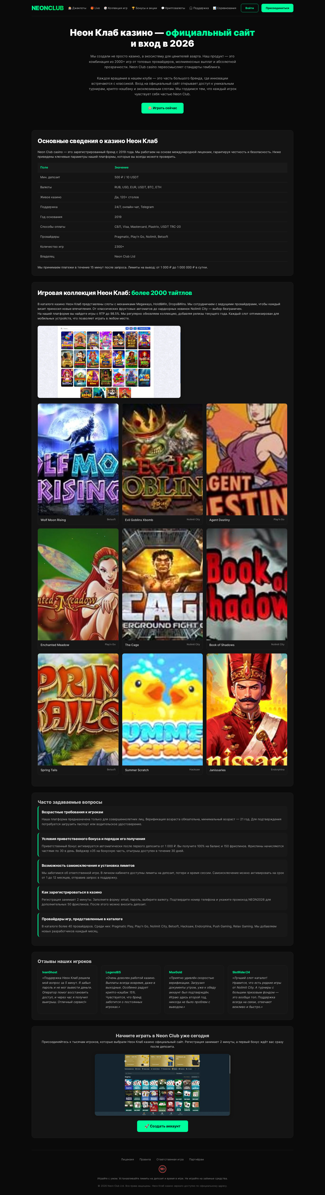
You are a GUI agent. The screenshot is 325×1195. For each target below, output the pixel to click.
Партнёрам (196, 1159)
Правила (145, 1159)
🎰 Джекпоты (77, 8)
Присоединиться (277, 8)
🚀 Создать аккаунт (163, 1126)
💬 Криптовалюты (173, 8)
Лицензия (127, 1159)
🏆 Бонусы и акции (144, 8)
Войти (249, 8)
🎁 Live (95, 8)
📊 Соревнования (224, 8)
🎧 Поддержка (199, 8)
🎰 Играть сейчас (162, 108)
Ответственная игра (170, 1159)
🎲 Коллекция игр (116, 8)
